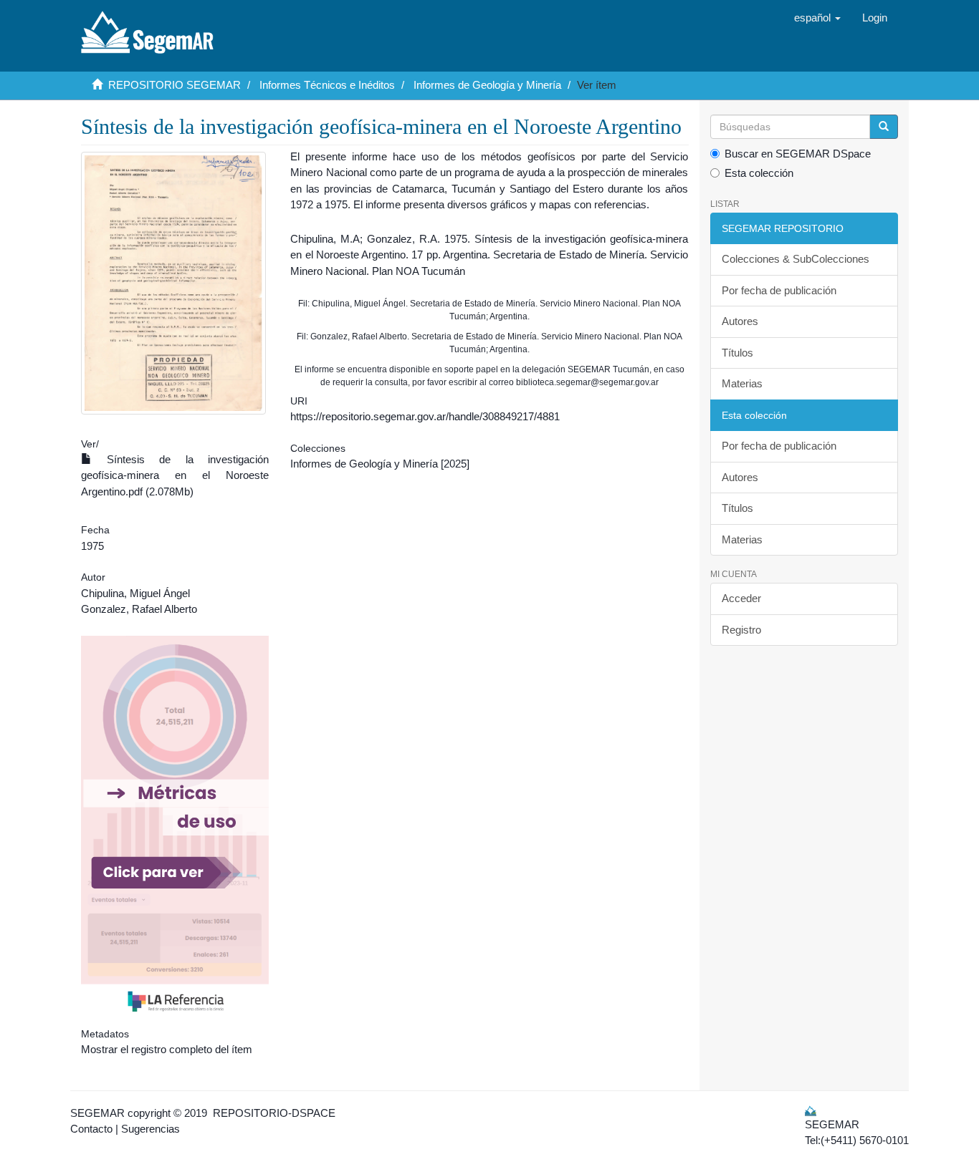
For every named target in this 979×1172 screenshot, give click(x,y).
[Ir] (883, 127)
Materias (742, 383)
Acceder (741, 598)
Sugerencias (150, 1129)
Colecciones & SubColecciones (795, 259)
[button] (817, 18)
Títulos (737, 353)
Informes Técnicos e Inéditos (327, 85)
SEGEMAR (97, 1113)
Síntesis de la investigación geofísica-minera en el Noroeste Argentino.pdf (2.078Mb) (175, 475)
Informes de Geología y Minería (487, 85)
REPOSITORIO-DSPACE (274, 1113)
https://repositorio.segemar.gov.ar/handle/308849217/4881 (425, 416)
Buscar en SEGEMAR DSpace (798, 153)
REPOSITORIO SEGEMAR (174, 85)
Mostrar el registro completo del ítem (166, 1049)
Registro (741, 630)
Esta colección (759, 173)
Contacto (91, 1129)
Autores (740, 321)
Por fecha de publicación (779, 290)
